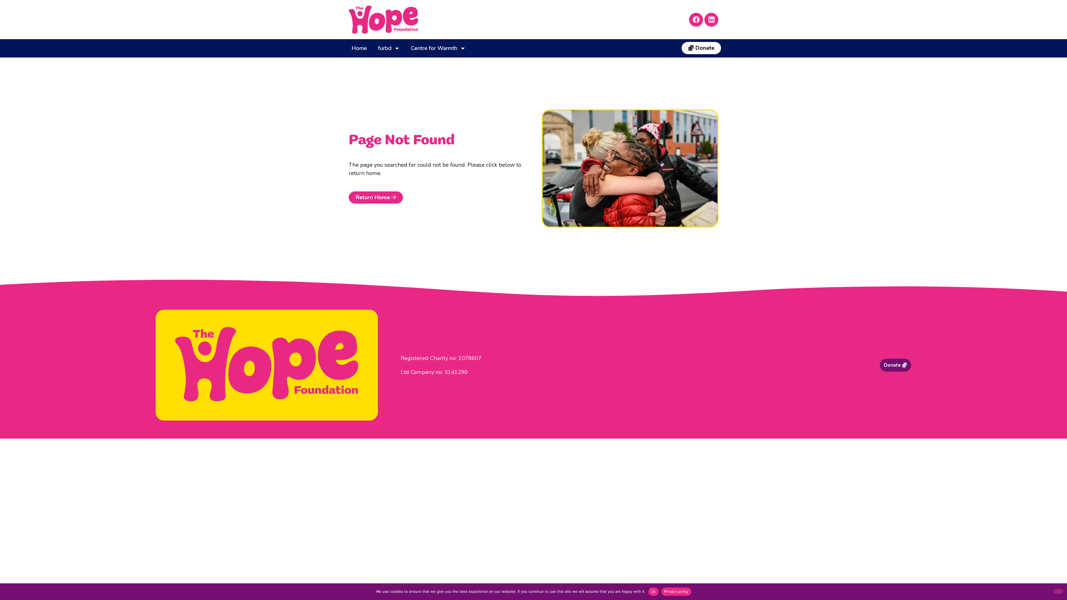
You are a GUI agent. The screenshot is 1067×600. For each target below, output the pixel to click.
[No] (1058, 591)
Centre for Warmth (434, 48)
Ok (653, 591)
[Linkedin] (711, 20)
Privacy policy (676, 591)
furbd (385, 48)
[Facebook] (696, 20)
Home (359, 48)
